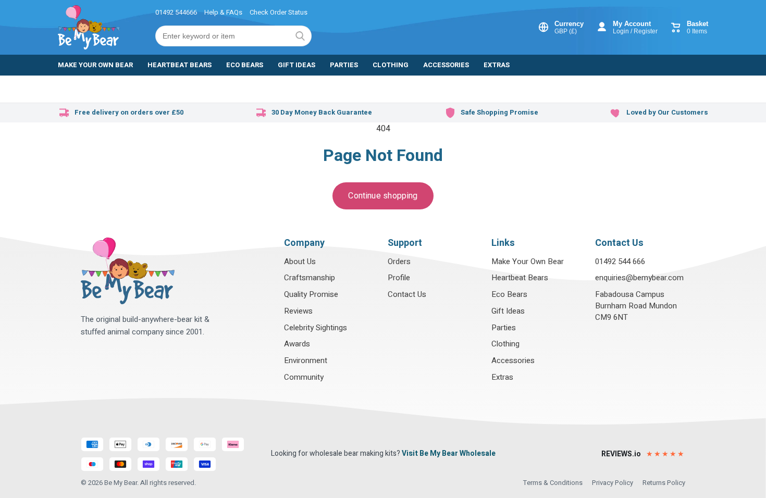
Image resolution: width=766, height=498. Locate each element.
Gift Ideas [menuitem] (296, 65)
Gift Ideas (508, 311)
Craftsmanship (309, 277)
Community (304, 377)
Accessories (513, 360)
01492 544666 (176, 12)
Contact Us (407, 294)
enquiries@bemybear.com (639, 277)
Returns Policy (664, 483)
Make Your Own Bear (527, 261)
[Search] (300, 36)
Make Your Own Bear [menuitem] (95, 65)
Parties (503, 327)
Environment (305, 360)
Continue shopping (382, 196)
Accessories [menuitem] (446, 65)
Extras (502, 377)
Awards (297, 344)
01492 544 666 (620, 261)
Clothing (505, 344)
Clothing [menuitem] (391, 65)
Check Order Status (278, 12)
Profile (399, 277)
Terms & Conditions (553, 483)
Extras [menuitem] (497, 65)
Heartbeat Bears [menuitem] (179, 65)
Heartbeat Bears (519, 277)
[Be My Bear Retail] (89, 27)
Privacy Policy (612, 483)
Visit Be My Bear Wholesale (449, 453)
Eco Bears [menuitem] (244, 65)
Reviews (298, 311)
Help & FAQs (223, 12)
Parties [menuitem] (344, 65)
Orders (399, 261)
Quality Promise (311, 294)
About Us (300, 261)
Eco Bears (509, 294)
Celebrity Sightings (315, 327)
